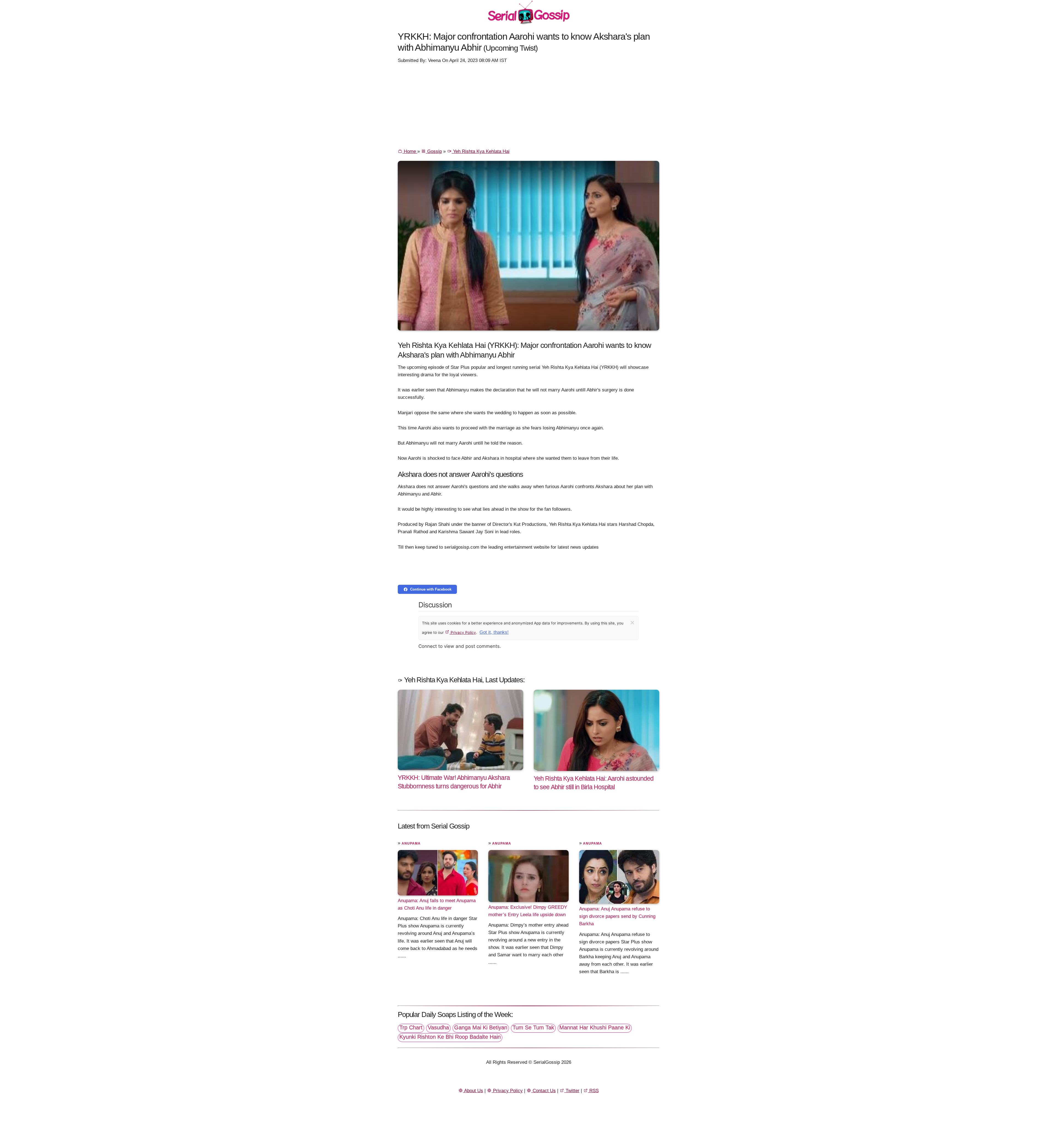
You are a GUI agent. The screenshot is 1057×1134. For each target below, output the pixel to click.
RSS (593, 1090)
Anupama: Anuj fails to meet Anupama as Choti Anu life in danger (437, 904)
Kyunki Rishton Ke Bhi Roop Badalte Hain (450, 1037)
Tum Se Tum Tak (533, 1027)
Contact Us (543, 1090)
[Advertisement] (528, 105)
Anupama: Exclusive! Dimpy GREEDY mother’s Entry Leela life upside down (527, 911)
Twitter (571, 1090)
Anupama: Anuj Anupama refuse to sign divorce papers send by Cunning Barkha (617, 916)
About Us (473, 1090)
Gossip (434, 151)
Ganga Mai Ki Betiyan (480, 1027)
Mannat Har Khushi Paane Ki (594, 1027)
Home (409, 151)
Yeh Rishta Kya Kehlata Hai (481, 151)
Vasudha (438, 1027)
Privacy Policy (463, 632)
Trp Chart (411, 1027)
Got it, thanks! (494, 632)
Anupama (411, 843)
